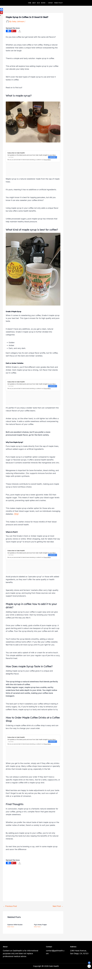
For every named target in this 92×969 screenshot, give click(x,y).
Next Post (58, 906)
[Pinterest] (1, 12)
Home (29, 2)
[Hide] (0, 15)
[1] (15, 514)
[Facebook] (8, 31)
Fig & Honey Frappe (40, 924)
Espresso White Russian (14, 924)
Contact (50, 2)
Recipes (43, 2)
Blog (38, 2)
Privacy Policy (58, 2)
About (34, 2)
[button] (46, 3)
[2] (17, 514)
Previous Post (10, 906)
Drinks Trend (10, 926)
